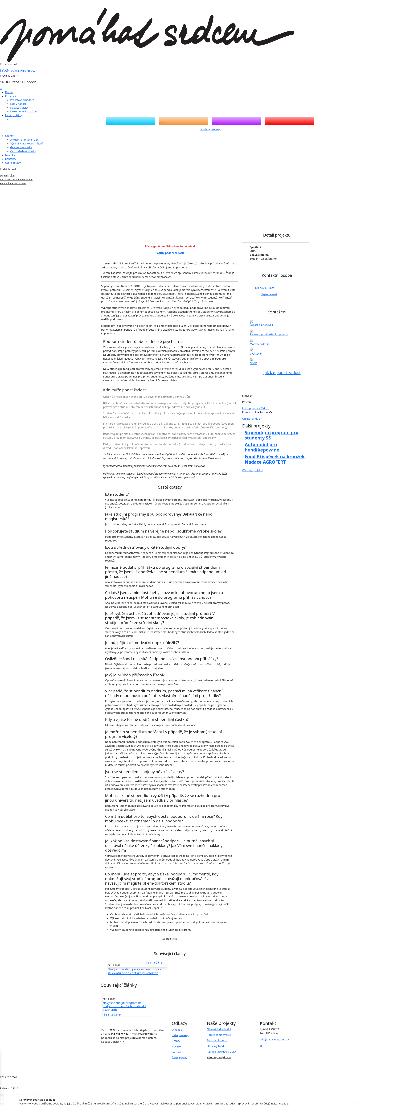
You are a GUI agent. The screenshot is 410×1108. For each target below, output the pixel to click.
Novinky (10, 155)
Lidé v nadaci (18, 104)
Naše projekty (180, 1035)
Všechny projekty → (219, 1057)
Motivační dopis (259, 344)
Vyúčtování (256, 353)
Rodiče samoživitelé (219, 1035)
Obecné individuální (219, 1029)
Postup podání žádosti (170, 253)
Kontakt (176, 1052)
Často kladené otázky (23, 151)
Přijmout (355, 1101)
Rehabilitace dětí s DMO (13, 183)
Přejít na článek (154, 962)
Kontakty (10, 159)
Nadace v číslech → (112, 1041)
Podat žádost (8, 169)
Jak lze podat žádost (282, 372)
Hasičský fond (215, 1046)
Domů (9, 92)
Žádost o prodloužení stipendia (269, 334)
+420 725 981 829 (263, 288)
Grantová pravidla (21, 147)
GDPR (253, 363)
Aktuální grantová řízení (24, 139)
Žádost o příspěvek (261, 325)
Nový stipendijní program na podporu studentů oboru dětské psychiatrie (135, 971)
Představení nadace (22, 100)
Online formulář (252, 418)
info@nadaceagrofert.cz (17, 70)
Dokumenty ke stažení (23, 111)
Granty (176, 1041)
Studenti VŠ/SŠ (8, 175)
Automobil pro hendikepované (16, 179)
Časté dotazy (13, 162)
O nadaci (177, 1029)
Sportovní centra (217, 1040)
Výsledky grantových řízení (26, 143)
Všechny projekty (210, 129)
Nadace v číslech (20, 107)
